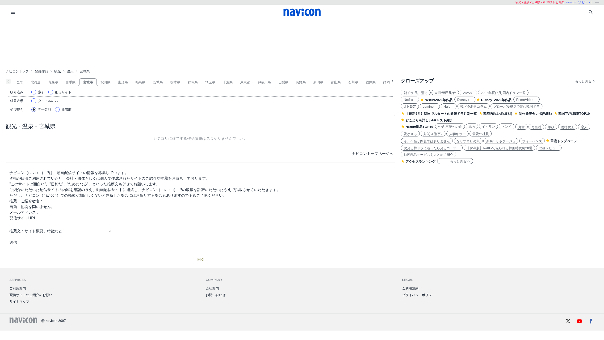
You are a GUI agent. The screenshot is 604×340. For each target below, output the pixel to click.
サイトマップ (19, 301)
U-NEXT (410, 106)
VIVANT (468, 93)
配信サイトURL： (24, 218)
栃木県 (175, 82)
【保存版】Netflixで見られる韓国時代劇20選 (499, 148)
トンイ (507, 126)
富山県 (336, 82)
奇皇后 (536, 127)
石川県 (353, 82)
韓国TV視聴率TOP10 (574, 113)
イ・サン (488, 126)
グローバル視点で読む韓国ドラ (516, 106)
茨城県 (158, 82)
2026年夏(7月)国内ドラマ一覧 (503, 93)
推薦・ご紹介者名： (26, 201)
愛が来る (410, 134)
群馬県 (193, 82)
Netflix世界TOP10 (419, 127)
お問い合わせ (216, 295)
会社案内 (212, 288)
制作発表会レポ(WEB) (535, 113)
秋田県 (105, 82)
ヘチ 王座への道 (450, 126)
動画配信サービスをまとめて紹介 (428, 155)
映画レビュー (549, 148)
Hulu (449, 106)
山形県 (123, 82)
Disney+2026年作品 (496, 100)
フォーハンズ (532, 141)
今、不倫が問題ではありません (427, 141)
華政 (551, 127)
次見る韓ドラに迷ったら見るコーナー (432, 148)
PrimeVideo (526, 100)
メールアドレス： (24, 212)
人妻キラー (457, 134)
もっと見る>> (455, 161)
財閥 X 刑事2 (433, 134)
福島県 (140, 82)
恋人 (584, 127)
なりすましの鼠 (468, 141)
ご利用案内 (17, 288)
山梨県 (283, 82)
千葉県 (228, 82)
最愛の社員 (480, 134)
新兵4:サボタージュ (501, 141)
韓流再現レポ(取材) (497, 113)
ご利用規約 (410, 288)
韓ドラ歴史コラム (473, 106)
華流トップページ (563, 141)
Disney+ (465, 100)
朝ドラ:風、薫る (416, 93)
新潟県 (318, 82)
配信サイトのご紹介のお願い (30, 295)
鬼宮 (521, 127)
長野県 (301, 82)
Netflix (410, 100)
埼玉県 (210, 82)
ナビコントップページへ (372, 154)
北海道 (36, 82)
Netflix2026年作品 (439, 100)
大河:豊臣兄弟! (445, 93)
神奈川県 (264, 82)
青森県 (53, 82)
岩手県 (71, 82)
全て (20, 82)
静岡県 (388, 82)
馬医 (472, 126)
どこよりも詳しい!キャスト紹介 (429, 120)
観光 (57, 71)
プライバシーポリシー (418, 295)
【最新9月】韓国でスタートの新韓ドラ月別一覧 (441, 113)
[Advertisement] (302, 43)
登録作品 (41, 71)
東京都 (245, 82)
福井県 (371, 82)
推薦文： (17, 231)
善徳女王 (567, 127)
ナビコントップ (17, 71)
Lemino (430, 106)
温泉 (70, 71)
